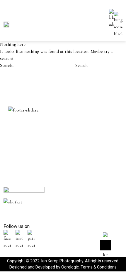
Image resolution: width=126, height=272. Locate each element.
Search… (8, 65)
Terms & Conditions (99, 267)
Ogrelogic (70, 267)
